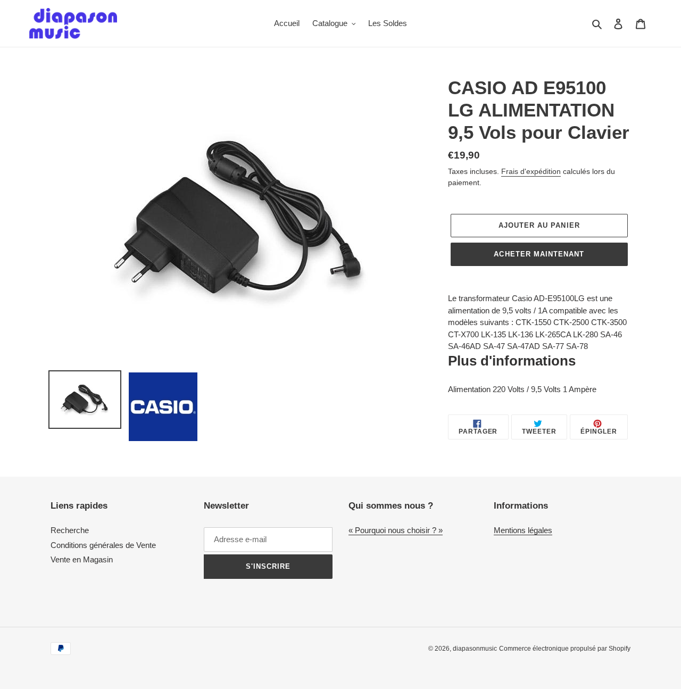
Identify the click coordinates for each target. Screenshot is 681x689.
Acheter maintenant (539, 254)
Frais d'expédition (531, 171)
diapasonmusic (475, 648)
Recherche (70, 530)
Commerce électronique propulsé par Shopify (564, 648)
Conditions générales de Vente (103, 545)
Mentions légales (523, 530)
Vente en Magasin (82, 559)
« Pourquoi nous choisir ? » (395, 530)
